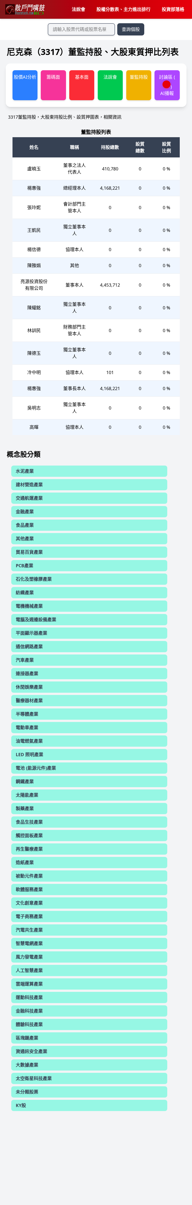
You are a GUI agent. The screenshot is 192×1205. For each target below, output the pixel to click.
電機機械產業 (29, 606)
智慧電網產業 (29, 943)
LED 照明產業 (29, 754)
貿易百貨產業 (29, 552)
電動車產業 (27, 727)
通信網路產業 (29, 646)
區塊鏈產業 (27, 1038)
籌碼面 (53, 77)
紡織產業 (25, 593)
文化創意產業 (29, 903)
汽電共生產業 (29, 930)
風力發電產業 (29, 957)
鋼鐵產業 (25, 781)
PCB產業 (24, 566)
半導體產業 (27, 714)
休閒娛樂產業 (29, 687)
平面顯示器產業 (31, 633)
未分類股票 (27, 1092)
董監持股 (139, 77)
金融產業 (25, 512)
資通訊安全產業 (31, 1051)
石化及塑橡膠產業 (34, 579)
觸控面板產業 (29, 835)
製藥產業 (25, 808)
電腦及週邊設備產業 (36, 619)
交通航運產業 (29, 498)
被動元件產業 (29, 876)
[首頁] (24, 9)
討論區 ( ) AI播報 (167, 85)
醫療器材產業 (29, 700)
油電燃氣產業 (29, 741)
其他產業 (25, 539)
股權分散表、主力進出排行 (123, 9)
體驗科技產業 (29, 1024)
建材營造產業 (29, 485)
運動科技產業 (29, 997)
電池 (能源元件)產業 (36, 768)
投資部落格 (173, 9)
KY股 (21, 1105)
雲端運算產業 (29, 984)
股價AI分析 (25, 77)
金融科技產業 (29, 1011)
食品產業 (25, 525)
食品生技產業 (29, 822)
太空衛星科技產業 (34, 1078)
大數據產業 (27, 1065)
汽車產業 (25, 660)
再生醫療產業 (29, 849)
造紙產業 (25, 862)
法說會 (78, 9)
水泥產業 (25, 471)
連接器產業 (27, 673)
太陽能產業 (27, 795)
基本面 (81, 77)
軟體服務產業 (29, 889)
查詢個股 (131, 29)
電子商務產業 (29, 916)
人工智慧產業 (29, 970)
